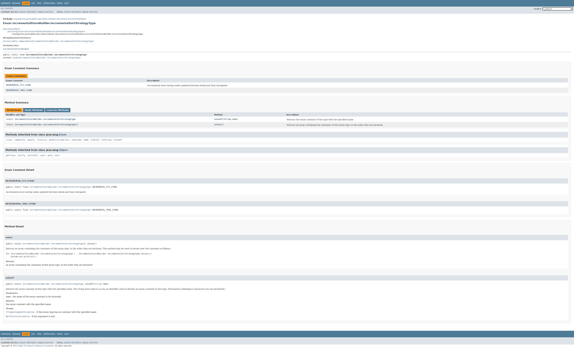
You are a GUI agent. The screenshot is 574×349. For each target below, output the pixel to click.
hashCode (76, 140)
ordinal (95, 140)
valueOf (218, 119)
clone (9, 140)
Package (16, 3)
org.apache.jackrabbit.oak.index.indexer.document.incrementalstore (49, 19)
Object (63, 150)
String (227, 119)
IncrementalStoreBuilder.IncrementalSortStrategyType (54, 31)
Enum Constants (28, 12)
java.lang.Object (11, 29)
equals (31, 140)
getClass (10, 155)
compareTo (19, 140)
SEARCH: (538, 9)
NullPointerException (18, 316)
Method (49, 12)
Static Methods (34, 110)
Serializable (10, 41)
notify (21, 155)
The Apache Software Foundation (39, 346)
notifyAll (32, 155)
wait (43, 155)
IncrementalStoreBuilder (16, 49)
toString (106, 140)
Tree (39, 3)
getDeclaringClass (59, 140)
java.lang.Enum (15, 31)
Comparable (24, 41)
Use (33, 3)
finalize (41, 140)
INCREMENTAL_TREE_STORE (19, 90)
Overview (5, 3)
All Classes (7, 8)
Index (60, 3)
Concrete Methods (58, 110)
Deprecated (49, 3)
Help (66, 3)
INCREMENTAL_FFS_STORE (18, 85)
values (217, 124)
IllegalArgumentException (20, 312)
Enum (15, 57)
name (86, 140)
